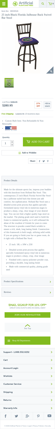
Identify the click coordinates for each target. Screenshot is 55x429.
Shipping (8, 392)
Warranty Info (10, 408)
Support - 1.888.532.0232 (16, 352)
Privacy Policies (38, 426)
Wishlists (7, 376)
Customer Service (12, 384)
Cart (5, 360)
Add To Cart (40, 141)
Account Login (10, 368)
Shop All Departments (21, 340)
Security (48, 426)
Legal (29, 426)
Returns (7, 400)
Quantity (6, 137)
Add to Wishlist (29, 153)
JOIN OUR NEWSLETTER (27, 315)
